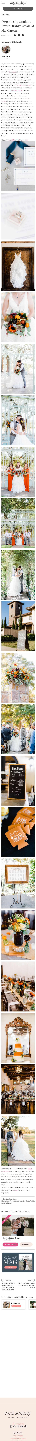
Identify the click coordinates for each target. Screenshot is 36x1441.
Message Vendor (10, 1244)
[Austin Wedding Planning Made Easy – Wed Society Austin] (18, 3)
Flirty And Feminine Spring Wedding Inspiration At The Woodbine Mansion (8, 1286)
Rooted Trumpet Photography (17, 140)
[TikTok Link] (25, 1427)
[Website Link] (18, 1419)
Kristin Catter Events (24, 85)
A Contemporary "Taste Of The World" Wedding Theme (27, 1285)
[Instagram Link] (11, 1427)
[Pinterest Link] (18, 1427)
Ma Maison (13, 72)
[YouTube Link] (21, 1427)
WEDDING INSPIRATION (18, 1438)
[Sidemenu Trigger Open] (3, 3)
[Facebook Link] (14, 1427)
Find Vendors (18, 8)
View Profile (26, 1244)
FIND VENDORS (18, 1436)
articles (15, 1190)
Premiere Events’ (16, 90)
